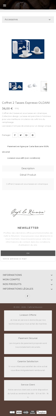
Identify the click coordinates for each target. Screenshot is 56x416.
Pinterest (32, 135)
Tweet (20, 135)
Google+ (26, 135)
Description (28, 168)
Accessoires (11, 19)
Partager (15, 135)
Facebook (27, 296)
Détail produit (28, 175)
